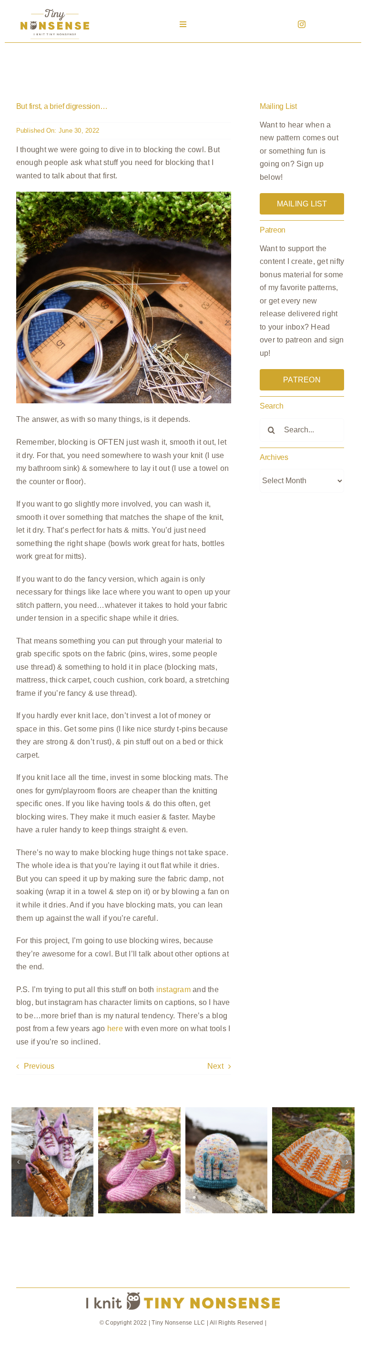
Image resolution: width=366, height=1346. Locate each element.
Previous (39, 1066)
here (115, 1028)
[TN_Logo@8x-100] (55, 9)
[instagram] (301, 24)
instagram (173, 989)
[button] (18, 1162)
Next (215, 1066)
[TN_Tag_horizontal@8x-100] (183, 1291)
